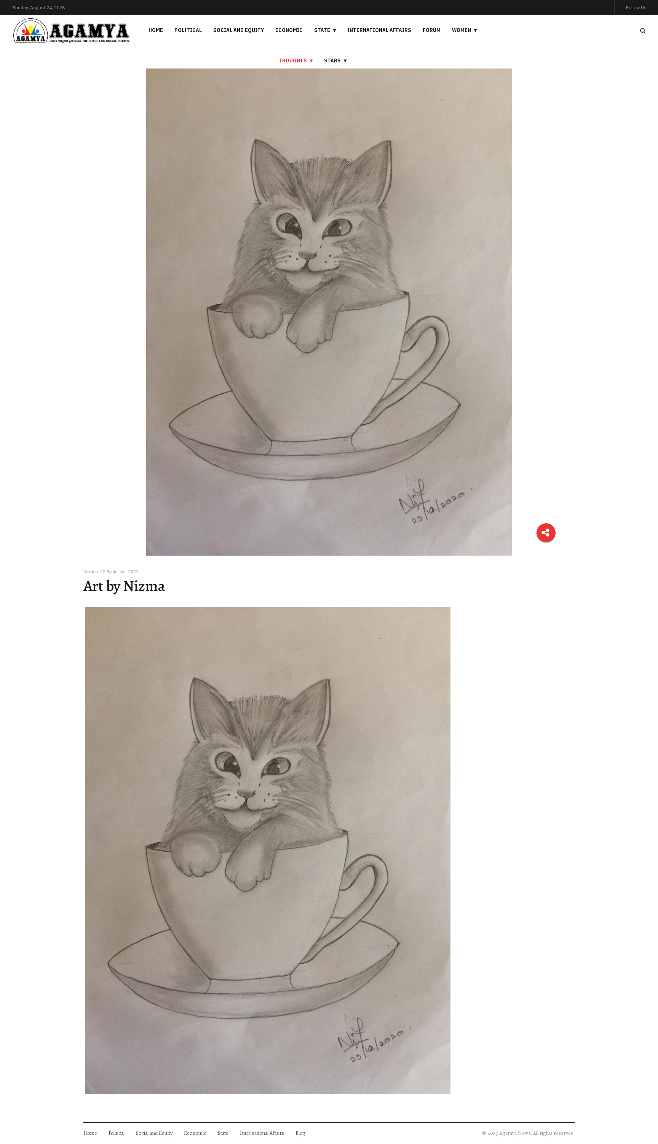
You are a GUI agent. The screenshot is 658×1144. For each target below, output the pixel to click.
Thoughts (293, 60)
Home (156, 30)
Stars (332, 60)
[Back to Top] (639, 1112)
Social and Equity (238, 30)
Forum (432, 30)
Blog (300, 1133)
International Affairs (379, 30)
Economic (289, 30)
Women (461, 30)
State (322, 30)
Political (188, 30)
